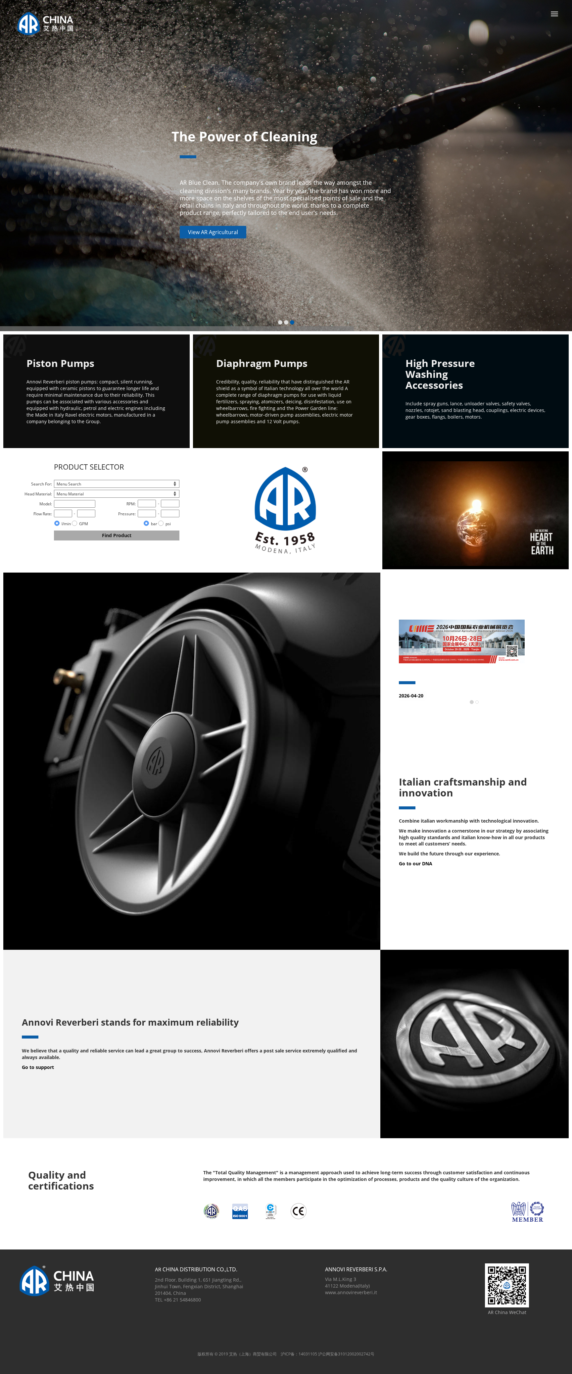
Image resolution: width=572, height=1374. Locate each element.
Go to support (38, 1067)
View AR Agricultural (213, 232)
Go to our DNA (415, 863)
